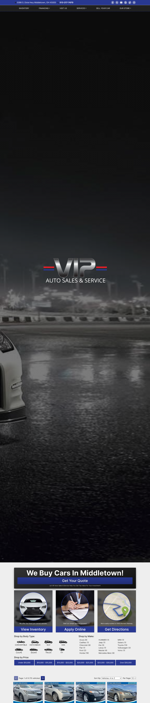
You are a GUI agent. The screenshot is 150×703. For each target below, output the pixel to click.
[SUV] (48, 643)
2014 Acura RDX (90, 684)
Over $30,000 (126, 662)
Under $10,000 (24, 662)
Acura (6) (83, 640)
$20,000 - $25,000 (85, 662)
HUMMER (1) (104, 640)
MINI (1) (121, 640)
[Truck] (48, 651)
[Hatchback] (35, 643)
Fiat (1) (82, 648)
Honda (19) (84, 653)
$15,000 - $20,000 (65, 662)
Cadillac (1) (84, 642)
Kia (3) (101, 645)
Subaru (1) (122, 642)
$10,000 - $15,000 (44, 662)
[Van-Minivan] (63, 643)
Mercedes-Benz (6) (107, 653)
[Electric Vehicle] (62, 651)
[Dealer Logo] (75, 270)
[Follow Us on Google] (125, 2)
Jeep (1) (102, 642)
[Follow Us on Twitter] (117, 2)
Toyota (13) (122, 645)
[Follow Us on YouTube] (121, 2)
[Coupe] (19, 651)
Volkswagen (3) (124, 648)
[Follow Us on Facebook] (112, 2)
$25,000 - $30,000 (105, 662)
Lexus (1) (102, 648)
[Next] (43, 678)
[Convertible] (21, 643)
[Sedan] (34, 651)
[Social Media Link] (129, 2)
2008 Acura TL (122, 684)
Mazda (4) (103, 650)
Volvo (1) (121, 650)
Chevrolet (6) (85, 645)
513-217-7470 (66, 2)
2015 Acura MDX (28, 684)
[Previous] (16, 678)
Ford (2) (83, 650)
